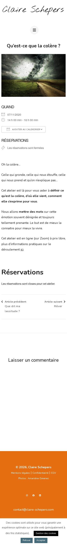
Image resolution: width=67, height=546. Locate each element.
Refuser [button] (27, 540)
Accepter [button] (40, 540)
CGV (53, 473)
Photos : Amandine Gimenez (33, 478)
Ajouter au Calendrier (26, 129)
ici (22, 249)
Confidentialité (40, 473)
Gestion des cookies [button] (46, 533)
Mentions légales (20, 473)
